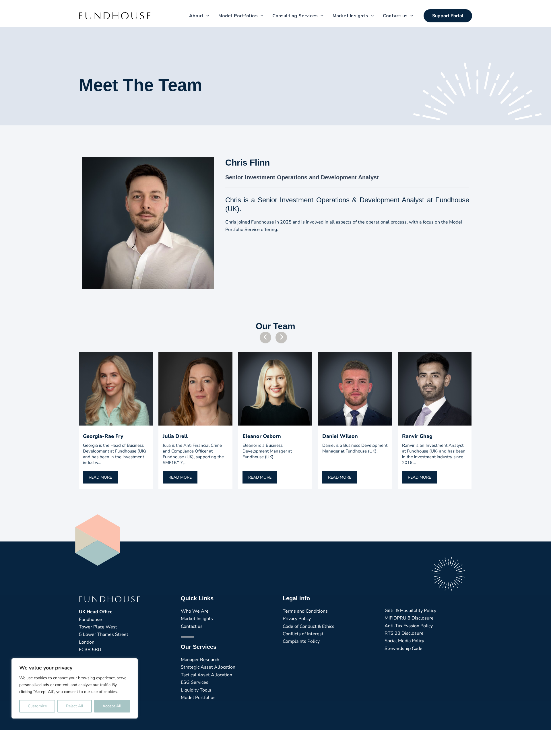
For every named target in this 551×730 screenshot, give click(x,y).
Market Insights (197, 619)
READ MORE (100, 477)
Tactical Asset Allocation (206, 675)
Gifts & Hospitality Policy (410, 610)
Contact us (192, 626)
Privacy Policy (297, 619)
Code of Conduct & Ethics (308, 626)
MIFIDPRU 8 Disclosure (409, 618)
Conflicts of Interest (303, 634)
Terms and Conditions (305, 611)
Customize (37, 706)
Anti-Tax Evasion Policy (409, 626)
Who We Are (195, 611)
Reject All (74, 706)
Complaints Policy (301, 641)
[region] (74, 688)
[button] (448, 15)
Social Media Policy (404, 641)
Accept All (111, 706)
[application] (206, 15)
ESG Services (194, 682)
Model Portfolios (198, 697)
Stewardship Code (403, 648)
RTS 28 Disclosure (404, 633)
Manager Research (200, 660)
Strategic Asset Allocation (208, 667)
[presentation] (265, 337)
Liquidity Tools (196, 690)
